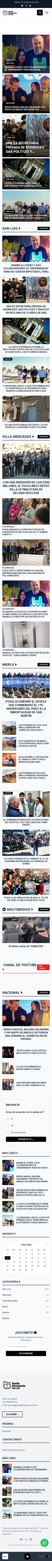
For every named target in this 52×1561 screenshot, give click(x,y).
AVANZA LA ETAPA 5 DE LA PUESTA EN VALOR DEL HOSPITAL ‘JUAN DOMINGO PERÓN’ (26, 654)
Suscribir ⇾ (12, 1414)
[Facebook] (31, 1540)
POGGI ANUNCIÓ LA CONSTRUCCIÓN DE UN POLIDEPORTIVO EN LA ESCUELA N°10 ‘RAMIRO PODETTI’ (25, 532)
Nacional (11, 993)
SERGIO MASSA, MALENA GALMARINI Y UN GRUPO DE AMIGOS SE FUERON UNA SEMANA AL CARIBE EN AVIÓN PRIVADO (26, 1034)
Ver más (44, 910)
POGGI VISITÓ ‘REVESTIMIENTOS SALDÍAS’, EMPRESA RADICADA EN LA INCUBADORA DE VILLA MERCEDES (23, 573)
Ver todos (42, 967)
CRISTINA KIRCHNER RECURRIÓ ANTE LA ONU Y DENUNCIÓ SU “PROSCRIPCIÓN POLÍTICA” (31, 1085)
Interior (6, 1312)
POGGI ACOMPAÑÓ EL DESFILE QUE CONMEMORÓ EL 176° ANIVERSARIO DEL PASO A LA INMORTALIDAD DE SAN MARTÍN (26, 709)
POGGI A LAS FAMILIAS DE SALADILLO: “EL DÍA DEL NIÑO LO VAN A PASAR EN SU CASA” (26, 899)
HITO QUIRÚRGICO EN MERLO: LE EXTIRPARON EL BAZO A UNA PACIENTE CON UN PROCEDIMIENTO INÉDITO (33, 745)
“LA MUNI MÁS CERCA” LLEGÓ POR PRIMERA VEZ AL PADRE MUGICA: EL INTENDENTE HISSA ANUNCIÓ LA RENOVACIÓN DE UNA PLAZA (26, 388)
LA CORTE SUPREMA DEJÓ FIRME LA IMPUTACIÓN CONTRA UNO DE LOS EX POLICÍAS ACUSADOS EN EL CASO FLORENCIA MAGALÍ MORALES (26, 351)
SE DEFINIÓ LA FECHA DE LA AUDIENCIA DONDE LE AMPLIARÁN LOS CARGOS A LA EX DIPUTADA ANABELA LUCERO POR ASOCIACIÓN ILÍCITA (25, 614)
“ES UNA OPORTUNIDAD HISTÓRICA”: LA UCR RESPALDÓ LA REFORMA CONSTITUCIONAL (26, 426)
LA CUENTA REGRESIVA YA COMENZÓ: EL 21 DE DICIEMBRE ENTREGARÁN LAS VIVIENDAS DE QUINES (26, 861)
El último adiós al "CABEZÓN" (26, 946)
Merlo (8, 665)
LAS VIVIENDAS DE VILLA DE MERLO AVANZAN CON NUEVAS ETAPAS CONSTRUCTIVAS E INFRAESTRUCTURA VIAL (33, 777)
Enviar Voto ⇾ (26, 1139)
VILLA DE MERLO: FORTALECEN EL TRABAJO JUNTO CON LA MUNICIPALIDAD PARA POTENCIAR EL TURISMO (33, 761)
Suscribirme (26, 1353)
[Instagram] (26, 1540)
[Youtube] (21, 1540)
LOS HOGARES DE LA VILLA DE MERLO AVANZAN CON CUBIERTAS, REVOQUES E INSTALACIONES (32, 729)
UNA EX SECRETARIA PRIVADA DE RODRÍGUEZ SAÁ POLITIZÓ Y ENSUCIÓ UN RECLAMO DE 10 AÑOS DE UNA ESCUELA (26, 311)
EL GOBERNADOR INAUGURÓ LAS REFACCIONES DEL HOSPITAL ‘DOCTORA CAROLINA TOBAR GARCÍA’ (26, 822)
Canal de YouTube (19, 965)
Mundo (5, 1318)
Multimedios (18, 909)
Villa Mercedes (16, 437)
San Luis (10, 228)
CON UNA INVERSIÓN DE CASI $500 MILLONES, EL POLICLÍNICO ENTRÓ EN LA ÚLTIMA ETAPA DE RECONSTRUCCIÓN (26, 488)
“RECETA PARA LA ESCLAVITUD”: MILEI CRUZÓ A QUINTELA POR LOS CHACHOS (32, 1053)
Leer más (43, 228)
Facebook (6, 1431)
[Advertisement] (26, 25)
